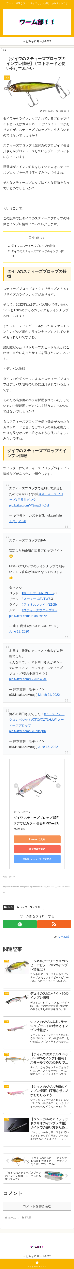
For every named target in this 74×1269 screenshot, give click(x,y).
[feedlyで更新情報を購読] (20, 924)
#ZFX (35, 719)
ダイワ (23, 907)
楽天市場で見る (37, 849)
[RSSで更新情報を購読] (54, 924)
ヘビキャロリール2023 (37, 1256)
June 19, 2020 (19, 631)
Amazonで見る (37, 839)
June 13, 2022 (48, 747)
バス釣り (38, 907)
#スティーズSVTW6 (36, 598)
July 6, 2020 (17, 521)
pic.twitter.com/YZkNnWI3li (28, 679)
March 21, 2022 (49, 694)
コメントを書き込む (37, 1206)
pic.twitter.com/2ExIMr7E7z (28, 616)
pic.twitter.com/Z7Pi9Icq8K (27, 731)
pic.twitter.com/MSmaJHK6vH (30, 505)
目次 (32, 237)
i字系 (10, 907)
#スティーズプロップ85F (39, 610)
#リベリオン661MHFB (38, 593)
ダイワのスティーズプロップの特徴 (33, 245)
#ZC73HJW (47, 719)
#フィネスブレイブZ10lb (39, 604)
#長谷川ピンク (25, 499)
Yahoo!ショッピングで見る (37, 859)
